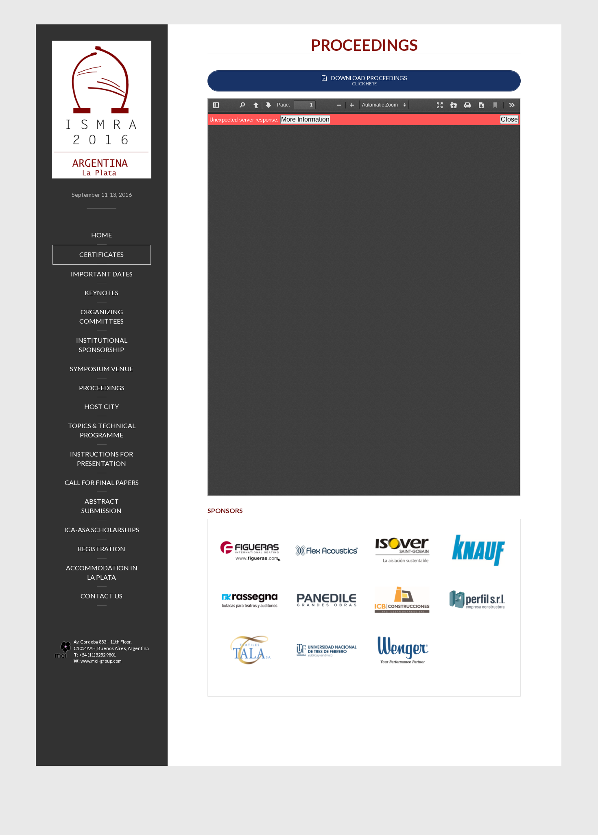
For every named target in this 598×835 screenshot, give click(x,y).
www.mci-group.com (101, 660)
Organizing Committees (101, 316)
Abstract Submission (101, 505)
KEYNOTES (101, 292)
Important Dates (102, 274)
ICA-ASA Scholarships (101, 529)
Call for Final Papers (102, 482)
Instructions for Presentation (101, 458)
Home (101, 235)
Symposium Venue (101, 368)
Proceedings (101, 387)
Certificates (101, 254)
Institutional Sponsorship (101, 344)
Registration (101, 548)
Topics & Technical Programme (101, 430)
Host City (101, 406)
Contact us (101, 596)
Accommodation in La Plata (101, 572)
